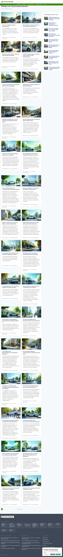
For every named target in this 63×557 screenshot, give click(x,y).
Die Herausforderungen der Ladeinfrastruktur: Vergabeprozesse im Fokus (31, 353)
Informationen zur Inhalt (47, 543)
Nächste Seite (20, 509)
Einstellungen (47, 554)
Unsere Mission (46, 541)
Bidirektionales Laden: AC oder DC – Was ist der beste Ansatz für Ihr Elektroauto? (30, 455)
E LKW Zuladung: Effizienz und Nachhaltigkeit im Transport (54, 52)
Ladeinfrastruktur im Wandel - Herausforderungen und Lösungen (54, 68)
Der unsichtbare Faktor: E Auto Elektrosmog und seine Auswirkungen (10, 546)
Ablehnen (52, 554)
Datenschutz (45, 539)
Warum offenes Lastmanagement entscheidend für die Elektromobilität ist (10, 321)
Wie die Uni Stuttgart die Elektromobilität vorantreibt (10, 540)
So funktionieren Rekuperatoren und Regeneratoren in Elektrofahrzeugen (31, 546)
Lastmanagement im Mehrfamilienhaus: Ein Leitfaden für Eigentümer (10, 353)
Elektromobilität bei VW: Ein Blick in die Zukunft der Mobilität (54, 46)
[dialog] (52, 552)
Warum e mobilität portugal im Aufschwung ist (30, 540)
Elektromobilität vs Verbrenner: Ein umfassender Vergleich (53, 24)
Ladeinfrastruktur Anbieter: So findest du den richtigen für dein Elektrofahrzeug (31, 55)
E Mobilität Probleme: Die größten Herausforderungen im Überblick (54, 18)
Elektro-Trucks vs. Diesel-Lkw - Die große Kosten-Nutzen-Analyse (54, 29)
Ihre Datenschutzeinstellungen (49, 547)
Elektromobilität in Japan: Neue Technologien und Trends (54, 63)
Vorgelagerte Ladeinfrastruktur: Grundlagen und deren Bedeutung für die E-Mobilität (10, 387)
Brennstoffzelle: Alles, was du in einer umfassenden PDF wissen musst (31, 538)
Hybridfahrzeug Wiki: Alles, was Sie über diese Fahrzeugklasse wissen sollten (10, 120)
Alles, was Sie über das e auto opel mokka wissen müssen (53, 40)
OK (58, 554)
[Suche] (30, 1)
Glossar (44, 545)
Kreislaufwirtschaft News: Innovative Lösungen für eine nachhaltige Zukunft (31, 543)
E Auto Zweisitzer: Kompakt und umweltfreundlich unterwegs (54, 57)
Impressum (45, 537)
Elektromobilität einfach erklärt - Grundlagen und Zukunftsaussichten (9, 538)
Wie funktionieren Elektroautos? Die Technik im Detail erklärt (54, 35)
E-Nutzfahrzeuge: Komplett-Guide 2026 (8, 548)
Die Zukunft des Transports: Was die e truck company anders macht (31, 549)
